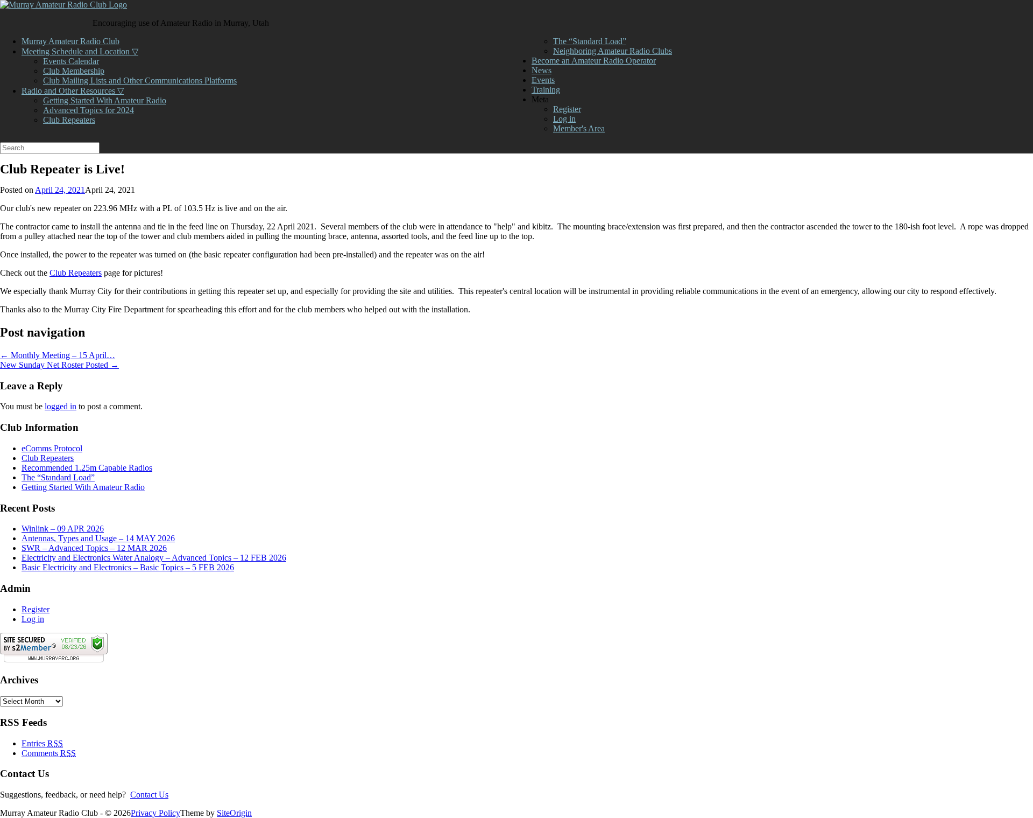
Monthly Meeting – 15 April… (57, 355)
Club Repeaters (69, 119)
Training (546, 89)
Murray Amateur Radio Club (70, 41)
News (541, 70)
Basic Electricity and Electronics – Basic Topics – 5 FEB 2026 (128, 567)
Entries (42, 743)
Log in (564, 118)
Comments (49, 753)
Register (567, 109)
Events (543, 80)
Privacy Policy (155, 812)
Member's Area (579, 128)
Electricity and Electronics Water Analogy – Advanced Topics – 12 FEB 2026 (154, 557)
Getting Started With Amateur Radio (104, 100)
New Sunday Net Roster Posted (59, 364)
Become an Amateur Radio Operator (594, 60)
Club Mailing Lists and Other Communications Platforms (140, 80)
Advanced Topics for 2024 (88, 110)
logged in (60, 406)
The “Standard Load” (589, 41)
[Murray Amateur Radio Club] (63, 4)
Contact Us (149, 794)
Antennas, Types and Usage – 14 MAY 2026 (98, 538)
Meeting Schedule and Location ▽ (80, 51)
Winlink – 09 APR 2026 (63, 528)
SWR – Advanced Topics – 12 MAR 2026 (94, 548)
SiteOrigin (234, 812)
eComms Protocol (52, 448)
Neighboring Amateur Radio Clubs (612, 50)
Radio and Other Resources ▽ (73, 90)
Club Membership (73, 70)
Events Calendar (71, 61)
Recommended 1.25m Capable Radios (87, 467)
